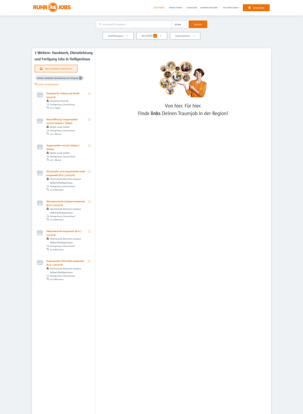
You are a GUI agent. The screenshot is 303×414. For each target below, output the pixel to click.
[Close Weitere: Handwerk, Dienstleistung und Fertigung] (80, 78)
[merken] (89, 93)
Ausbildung (191, 7)
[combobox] (134, 24)
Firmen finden (175, 7)
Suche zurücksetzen (48, 84)
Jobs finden (159, 7)
